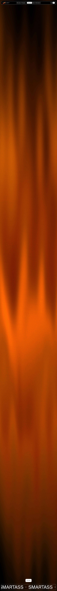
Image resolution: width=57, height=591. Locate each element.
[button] (28, 580)
